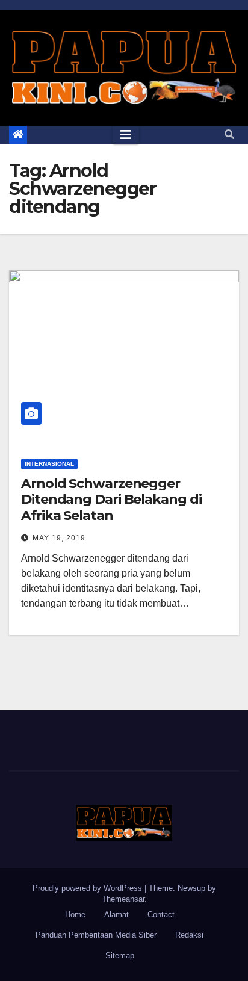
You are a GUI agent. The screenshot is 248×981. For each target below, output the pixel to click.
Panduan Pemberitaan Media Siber (96, 934)
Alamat (116, 914)
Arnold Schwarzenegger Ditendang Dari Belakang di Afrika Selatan (111, 499)
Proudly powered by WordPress (88, 888)
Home (75, 914)
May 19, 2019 (59, 538)
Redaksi (189, 934)
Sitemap (119, 955)
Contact (161, 914)
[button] (229, 134)
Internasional (49, 463)
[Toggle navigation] (126, 135)
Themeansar (123, 898)
